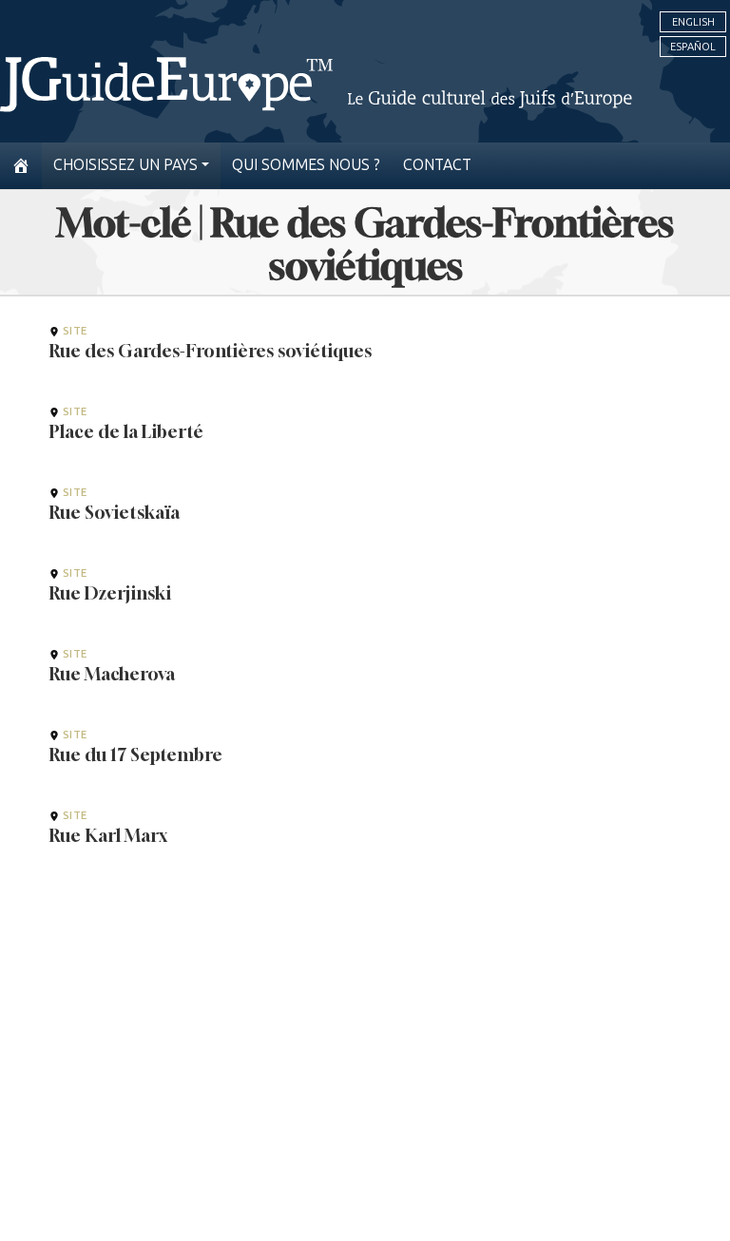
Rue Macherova (112, 673)
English (693, 22)
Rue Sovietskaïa (114, 512)
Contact (437, 165)
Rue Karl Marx (108, 835)
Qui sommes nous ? (306, 165)
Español (693, 46)
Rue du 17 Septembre (135, 754)
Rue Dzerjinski (110, 592)
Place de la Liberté (126, 431)
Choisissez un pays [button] (125, 165)
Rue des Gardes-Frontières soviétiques (210, 350)
